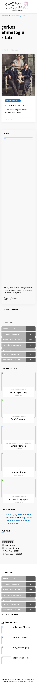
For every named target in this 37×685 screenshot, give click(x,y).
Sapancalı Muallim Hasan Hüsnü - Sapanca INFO (19, 520)
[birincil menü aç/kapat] (2, 6)
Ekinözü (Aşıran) (18, 419)
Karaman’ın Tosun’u (15, 105)
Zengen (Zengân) (18, 445)
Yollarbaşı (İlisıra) (18, 392)
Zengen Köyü (26, 443)
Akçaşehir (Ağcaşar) (18, 499)
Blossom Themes (15, 681)
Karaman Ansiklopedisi (18, 390)
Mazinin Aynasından (12, 100)
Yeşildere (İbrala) (18, 472)
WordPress (29, 681)
